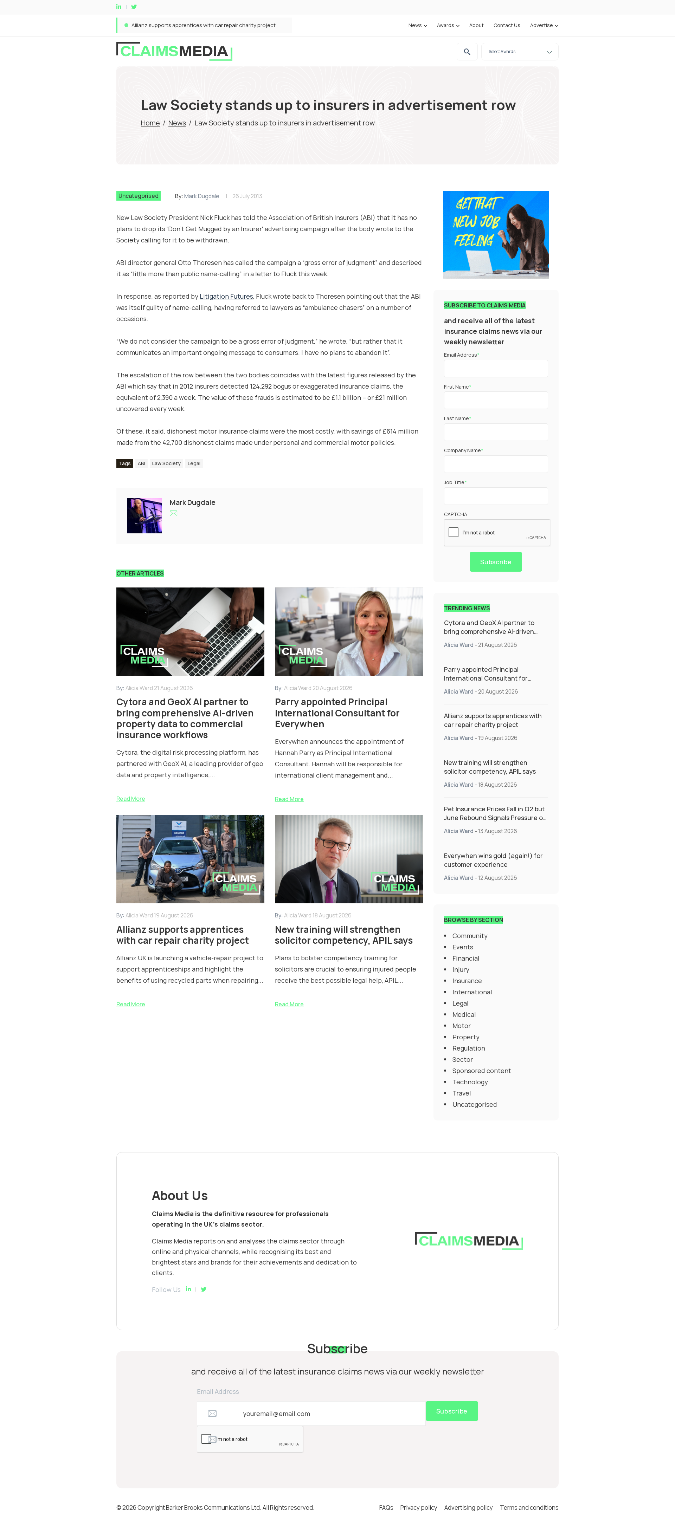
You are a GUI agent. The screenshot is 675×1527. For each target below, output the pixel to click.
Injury (460, 969)
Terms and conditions (529, 1507)
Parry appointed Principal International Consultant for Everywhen (486, 678)
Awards (445, 25)
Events (462, 947)
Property (466, 1037)
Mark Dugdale (201, 196)
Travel (461, 1093)
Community (470, 935)
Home (150, 123)
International (472, 992)
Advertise (541, 25)
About (476, 25)
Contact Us (507, 25)
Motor (461, 1025)
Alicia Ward (459, 645)
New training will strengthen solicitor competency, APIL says (490, 766)
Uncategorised (138, 196)
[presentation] (497, 533)
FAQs (386, 1507)
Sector (462, 1059)
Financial (466, 958)
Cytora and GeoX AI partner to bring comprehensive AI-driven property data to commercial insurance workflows (489, 635)
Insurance (467, 980)
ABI (141, 463)
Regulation (468, 1048)
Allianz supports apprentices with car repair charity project (203, 25)
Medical (464, 1014)
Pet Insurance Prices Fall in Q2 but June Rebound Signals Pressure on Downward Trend (495, 818)
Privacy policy (418, 1507)
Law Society (166, 463)
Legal (194, 463)
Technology (470, 1082)
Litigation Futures (226, 296)
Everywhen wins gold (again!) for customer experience (493, 860)
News (415, 25)
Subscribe (496, 562)
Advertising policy (468, 1507)
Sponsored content (481, 1070)
